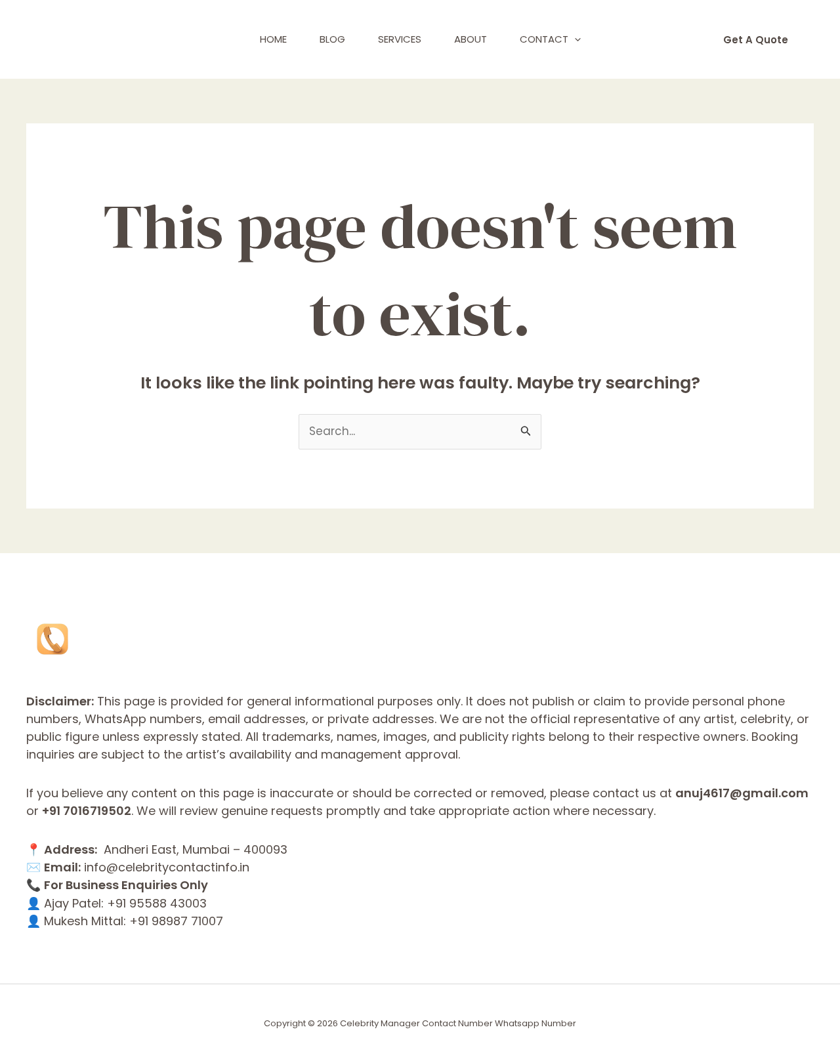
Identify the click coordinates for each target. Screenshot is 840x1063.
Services (399, 39)
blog (332, 39)
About (470, 39)
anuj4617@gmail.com (741, 793)
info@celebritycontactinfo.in (166, 867)
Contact (544, 39)
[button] (574, 39)
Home (273, 39)
